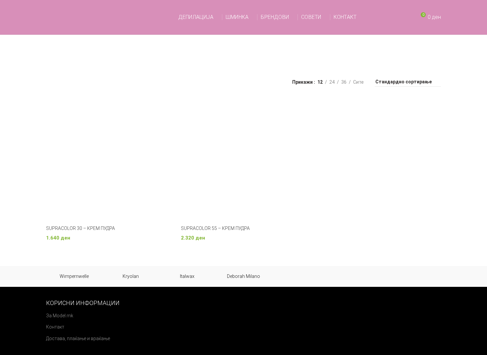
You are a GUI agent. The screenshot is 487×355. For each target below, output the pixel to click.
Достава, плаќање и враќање (78, 338)
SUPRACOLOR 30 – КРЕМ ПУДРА (80, 228)
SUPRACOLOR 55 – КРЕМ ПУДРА (215, 228)
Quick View (166, 108)
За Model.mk (59, 315)
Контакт (55, 327)
